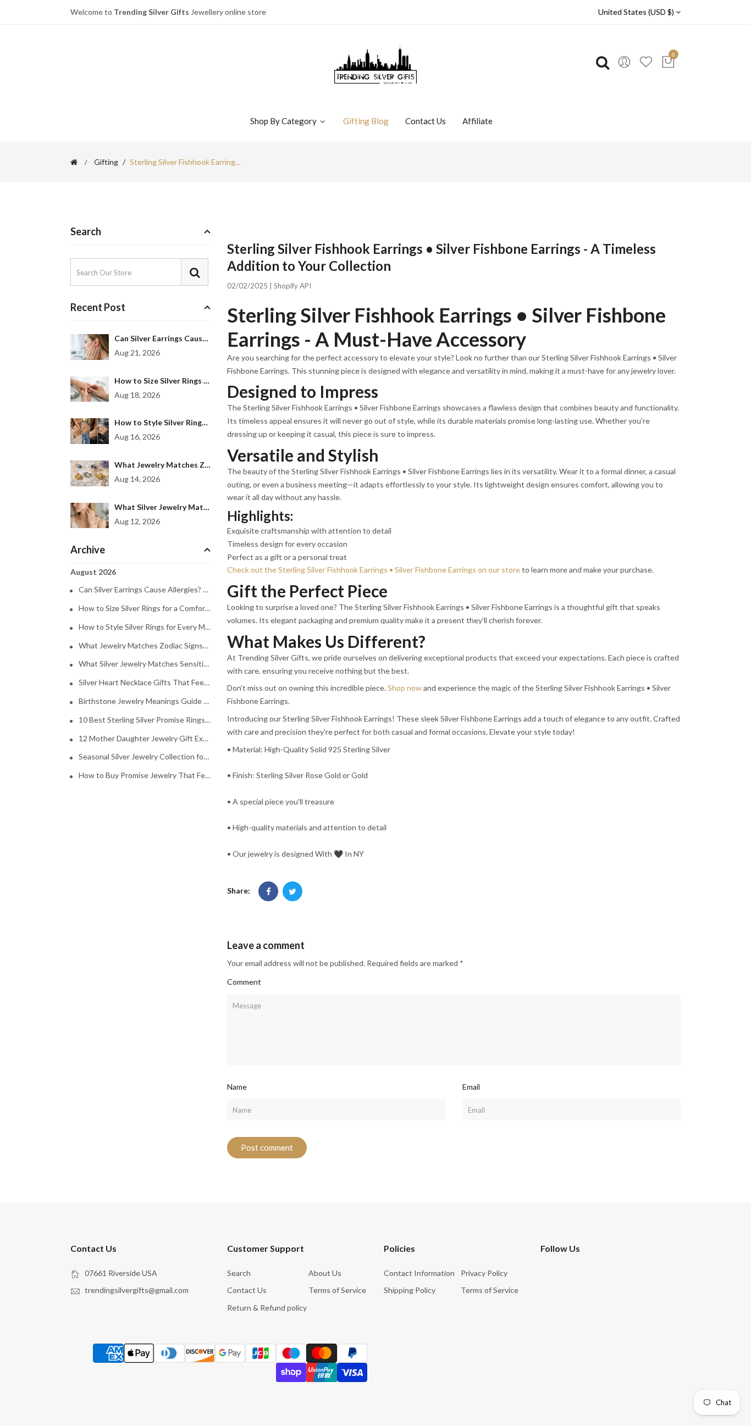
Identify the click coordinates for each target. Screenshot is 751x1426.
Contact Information (419, 1273)
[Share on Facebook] (268, 891)
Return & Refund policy (267, 1307)
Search (239, 1273)
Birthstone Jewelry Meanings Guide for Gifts (145, 701)
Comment (244, 981)
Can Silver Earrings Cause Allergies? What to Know (207, 338)
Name (237, 1086)
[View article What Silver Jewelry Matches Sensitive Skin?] (89, 516)
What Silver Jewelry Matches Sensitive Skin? (194, 507)
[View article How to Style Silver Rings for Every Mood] (89, 431)
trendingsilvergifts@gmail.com (137, 1290)
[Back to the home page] (74, 162)
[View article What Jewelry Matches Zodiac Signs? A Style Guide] (89, 473)
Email (471, 1086)
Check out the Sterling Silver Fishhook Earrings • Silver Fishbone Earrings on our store (373, 569)
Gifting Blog (366, 121)
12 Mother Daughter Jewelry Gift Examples (145, 738)
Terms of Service (337, 1290)
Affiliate (477, 121)
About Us (324, 1273)
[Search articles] (194, 272)
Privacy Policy (484, 1273)
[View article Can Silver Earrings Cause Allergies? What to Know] (89, 347)
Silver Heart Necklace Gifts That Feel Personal (145, 682)
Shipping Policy (409, 1290)
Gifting (106, 162)
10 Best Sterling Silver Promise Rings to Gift (145, 720)
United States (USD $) (637, 11)
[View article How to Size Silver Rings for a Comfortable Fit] (89, 389)
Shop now (405, 687)
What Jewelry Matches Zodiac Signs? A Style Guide (207, 464)
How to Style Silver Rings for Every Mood (188, 422)
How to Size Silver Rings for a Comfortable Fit (197, 380)
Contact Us (425, 121)
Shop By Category (284, 121)
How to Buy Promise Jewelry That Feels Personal (145, 775)
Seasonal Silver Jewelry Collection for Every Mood (145, 757)
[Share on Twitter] (292, 891)
